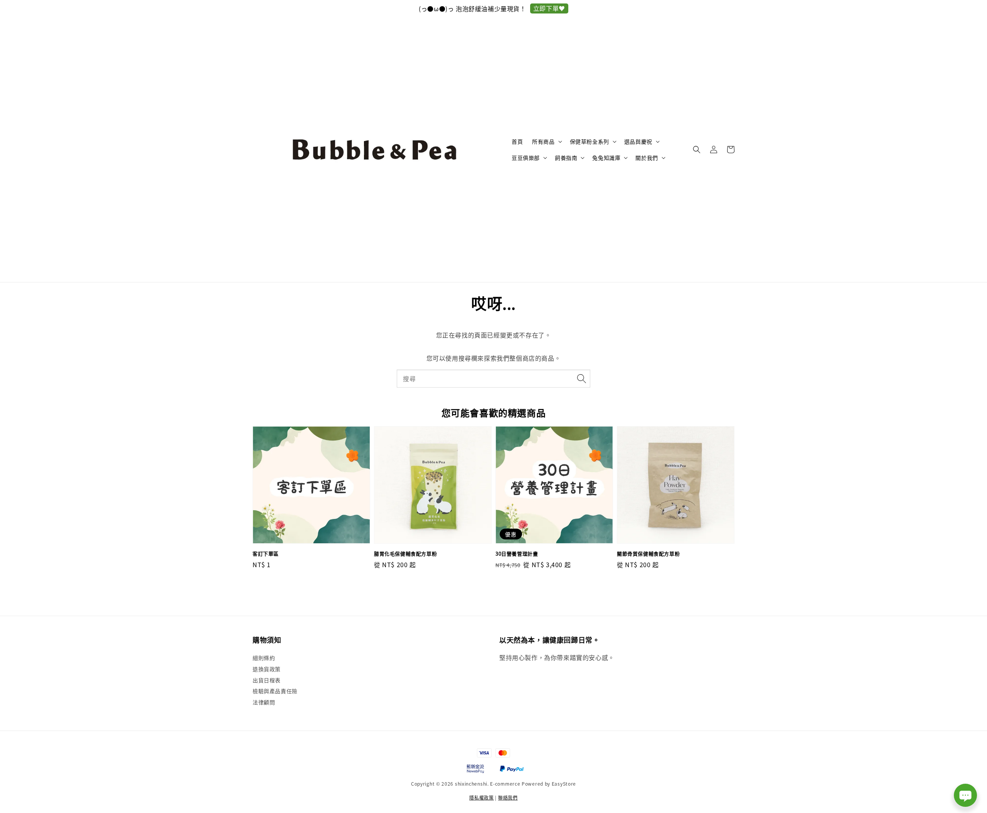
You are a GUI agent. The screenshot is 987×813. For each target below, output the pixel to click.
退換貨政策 (267, 669)
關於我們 (646, 157)
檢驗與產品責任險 (275, 691)
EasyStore (564, 783)
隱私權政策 (481, 797)
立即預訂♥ (551, 8)
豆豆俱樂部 (526, 157)
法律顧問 (264, 702)
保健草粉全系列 (589, 141)
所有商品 (543, 141)
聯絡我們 (508, 797)
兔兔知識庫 (606, 157)
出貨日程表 (267, 680)
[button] (696, 149)
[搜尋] (581, 378)
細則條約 (264, 658)
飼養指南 (566, 157)
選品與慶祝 (638, 141)
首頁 (517, 141)
